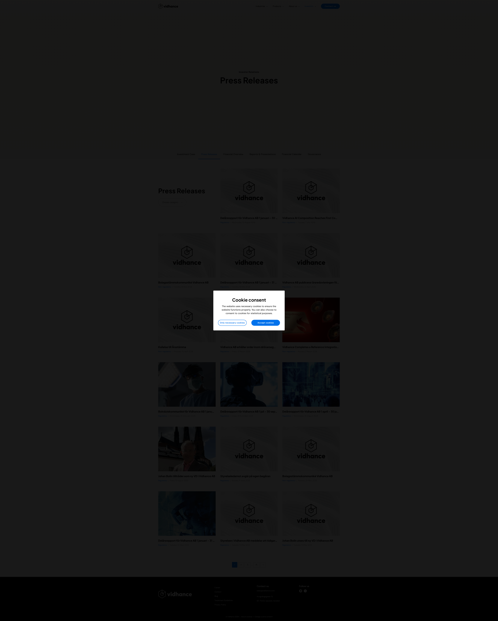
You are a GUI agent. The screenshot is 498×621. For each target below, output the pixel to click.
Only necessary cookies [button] (232, 322)
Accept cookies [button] (266, 322)
